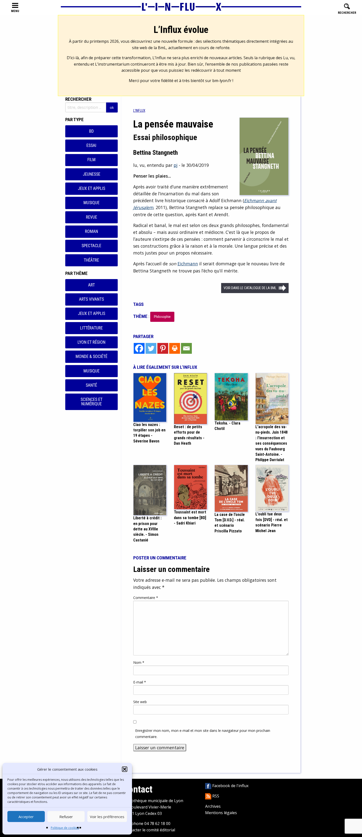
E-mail (139, 682)
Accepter (26, 816)
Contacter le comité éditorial (149, 830)
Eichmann (188, 264)
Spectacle (91, 245)
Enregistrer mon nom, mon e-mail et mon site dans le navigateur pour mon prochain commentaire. (202, 733)
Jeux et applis (91, 188)
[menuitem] (139, 110)
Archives (213, 806)
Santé (91, 385)
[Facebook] (139, 348)
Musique (91, 202)
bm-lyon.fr (221, 80)
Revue (91, 217)
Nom (138, 662)
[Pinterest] (162, 348)
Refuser (66, 816)
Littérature (91, 328)
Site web (140, 701)
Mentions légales (221, 812)
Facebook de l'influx (229, 785)
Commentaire (145, 597)
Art (91, 285)
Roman (91, 231)
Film (91, 159)
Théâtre (91, 260)
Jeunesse (91, 174)
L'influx (139, 111)
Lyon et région (91, 342)
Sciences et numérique (91, 401)
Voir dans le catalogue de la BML (250, 288)
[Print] (174, 348)
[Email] (186, 348)
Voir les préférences (107, 816)
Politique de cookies (65, 828)
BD (91, 131)
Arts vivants (91, 299)
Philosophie (162, 317)
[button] (124, 769)
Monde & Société (91, 356)
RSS (215, 796)
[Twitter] (151, 348)
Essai (91, 145)
